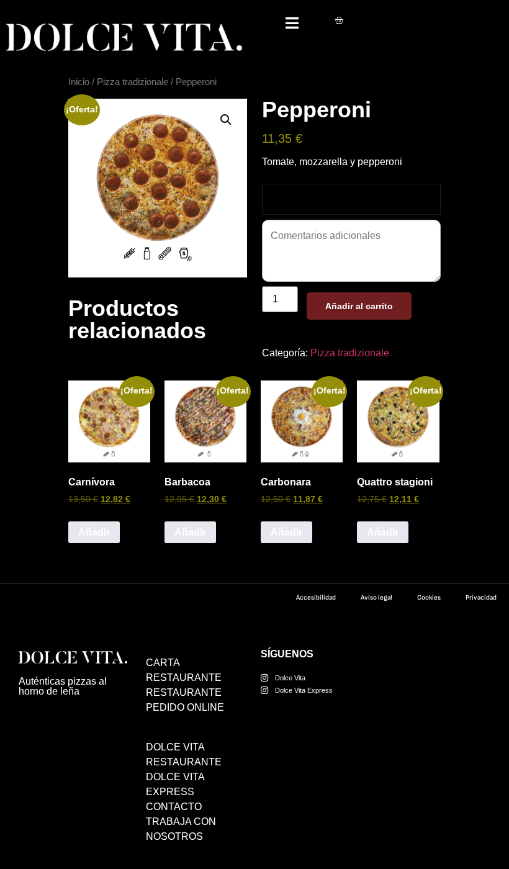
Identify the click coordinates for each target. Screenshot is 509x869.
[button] (226, 120)
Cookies (429, 597)
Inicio (78, 82)
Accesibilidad (316, 597)
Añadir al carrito (359, 306)
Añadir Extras (300, 199)
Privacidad (481, 597)
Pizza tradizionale (132, 82)
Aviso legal (376, 597)
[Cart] (339, 20)
